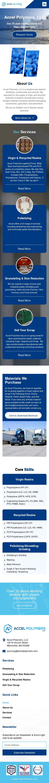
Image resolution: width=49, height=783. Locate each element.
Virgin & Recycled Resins (24, 158)
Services (7, 712)
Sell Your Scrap (24, 330)
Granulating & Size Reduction (24, 278)
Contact (7, 717)
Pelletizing (24, 218)
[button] (44, 4)
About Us (8, 707)
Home (6, 702)
